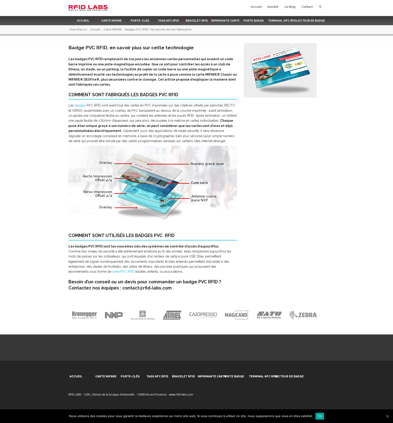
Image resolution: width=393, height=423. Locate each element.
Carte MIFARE (111, 20)
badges (80, 105)
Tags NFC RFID (168, 20)
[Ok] (387, 416)
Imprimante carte (225, 20)
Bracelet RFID (197, 20)
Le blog (290, 6)
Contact (307, 6)
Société (272, 6)
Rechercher (320, 8)
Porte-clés (140, 20)
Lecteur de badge (310, 20)
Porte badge (253, 20)
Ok (320, 416)
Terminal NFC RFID (282, 20)
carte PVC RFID (123, 271)
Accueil (256, 6)
